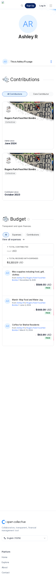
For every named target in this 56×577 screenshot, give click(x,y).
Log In (42, 5)
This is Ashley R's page (21, 61)
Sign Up (30, 5)
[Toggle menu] (51, 5)
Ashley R (20, 278)
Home (4, 557)
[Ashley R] (5, 61)
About (5, 567)
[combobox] (25, 538)
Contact (6, 572)
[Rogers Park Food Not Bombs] (8, 109)
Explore (5, 562)
